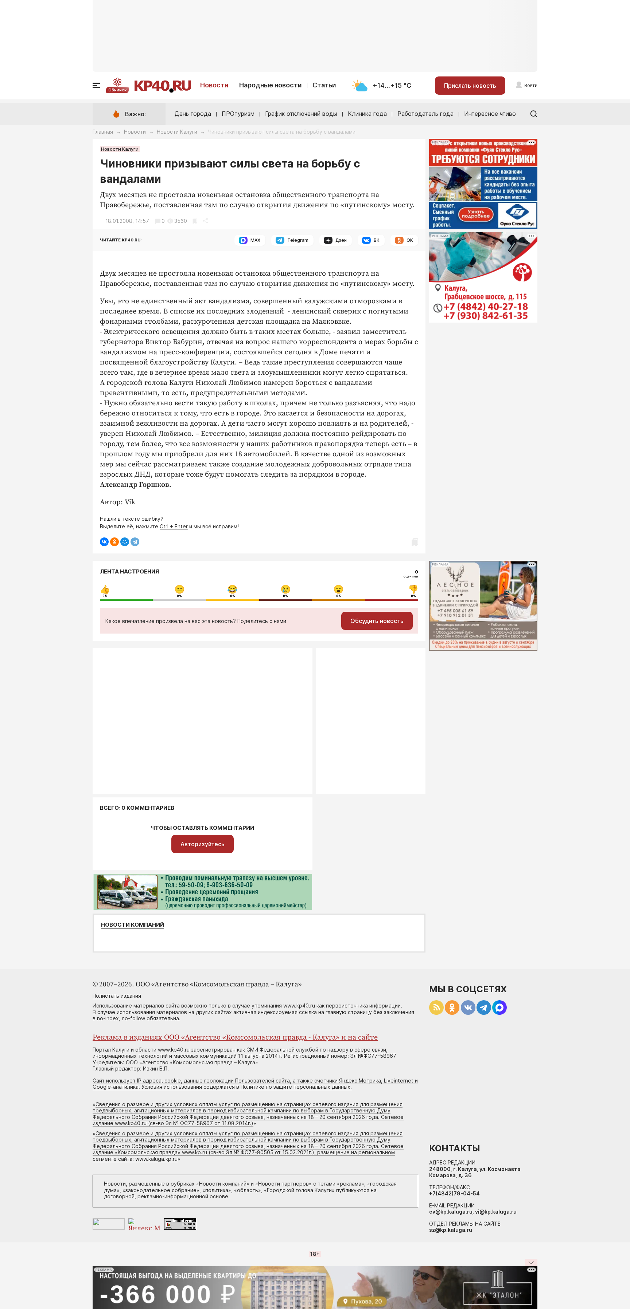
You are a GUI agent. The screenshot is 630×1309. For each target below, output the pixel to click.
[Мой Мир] (124, 541)
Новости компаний (132, 925)
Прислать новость (470, 85)
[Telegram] (135, 541)
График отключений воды (301, 113)
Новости (214, 85)
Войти (530, 85)
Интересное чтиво (490, 113)
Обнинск (117, 89)
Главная (103, 132)
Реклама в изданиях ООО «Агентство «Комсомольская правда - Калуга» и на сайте (235, 1037)
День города (193, 113)
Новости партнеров (283, 1183)
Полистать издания (117, 996)
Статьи (324, 85)
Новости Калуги (177, 132)
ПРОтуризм (238, 113)
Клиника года (367, 113)
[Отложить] (194, 221)
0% (105, 596)
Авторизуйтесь (202, 844)
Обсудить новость (377, 620)
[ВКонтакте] (104, 541)
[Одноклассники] (114, 541)
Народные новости (270, 85)
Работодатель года (425, 113)
